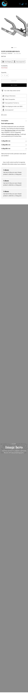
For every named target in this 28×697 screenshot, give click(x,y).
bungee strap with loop (12, 134)
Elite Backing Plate (10, 130)
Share (5, 115)
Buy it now (14, 85)
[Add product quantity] (2, 75)
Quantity (3, 72)
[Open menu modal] (25, 3)
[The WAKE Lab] (4, 4)
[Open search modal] (19, 3)
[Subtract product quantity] (7, 75)
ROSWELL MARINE (6, 53)
